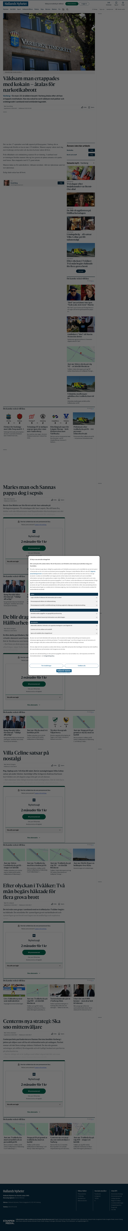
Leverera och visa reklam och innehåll (41, 629)
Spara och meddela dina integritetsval (41, 633)
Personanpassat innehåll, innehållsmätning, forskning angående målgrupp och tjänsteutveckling (58, 605)
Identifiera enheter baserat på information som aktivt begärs (48, 617)
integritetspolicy (49, 656)
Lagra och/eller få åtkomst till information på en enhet (46, 597)
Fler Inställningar (46, 665)
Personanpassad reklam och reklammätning (43, 601)
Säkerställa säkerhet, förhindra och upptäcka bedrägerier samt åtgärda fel (51, 625)
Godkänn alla (81, 665)
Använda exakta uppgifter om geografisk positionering (46, 613)
